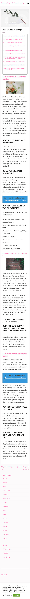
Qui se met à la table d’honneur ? (13, 42)
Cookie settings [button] (7, 595)
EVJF (4, 502)
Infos (21, 22)
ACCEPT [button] (16, 595)
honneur (13, 24)
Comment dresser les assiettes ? (13, 50)
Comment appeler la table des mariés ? (15, 36)
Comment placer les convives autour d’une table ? (14, 69)
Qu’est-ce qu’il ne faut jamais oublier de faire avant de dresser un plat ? (15, 57)
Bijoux (5, 482)
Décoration (6, 498)
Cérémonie (6, 490)
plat (21, 24)
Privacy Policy (7, 549)
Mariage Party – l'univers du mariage (12, 3)
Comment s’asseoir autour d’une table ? (15, 61)
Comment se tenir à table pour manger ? (15, 65)
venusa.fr (4, 574)
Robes (5, 530)
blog (4, 486)
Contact (5, 553)
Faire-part (6, 506)
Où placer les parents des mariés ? (14, 39)
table (23, 24)
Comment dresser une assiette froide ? (15, 54)
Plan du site (6, 557)
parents (18, 24)
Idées (4, 514)
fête (4, 510)
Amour (5, 478)
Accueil (5, 545)
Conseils (5, 494)
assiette (9, 24)
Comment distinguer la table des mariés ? (15, 46)
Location (5, 522)
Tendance (6, 534)
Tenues (5, 538)
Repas (5, 526)
